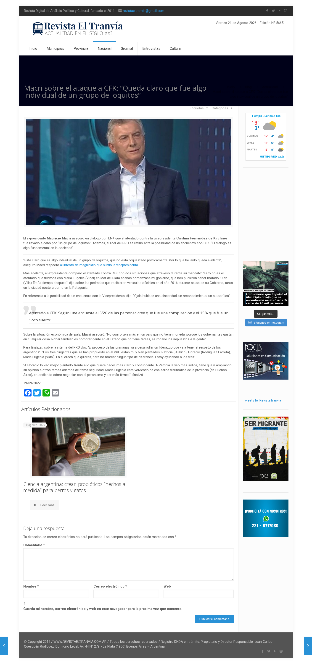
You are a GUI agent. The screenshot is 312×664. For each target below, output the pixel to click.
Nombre (31, 586)
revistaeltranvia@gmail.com (143, 11)
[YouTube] (279, 11)
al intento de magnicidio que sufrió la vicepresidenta (99, 265)
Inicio (231, 87)
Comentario (34, 545)
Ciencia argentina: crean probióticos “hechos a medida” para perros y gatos (74, 486)
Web (167, 586)
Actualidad (270, 87)
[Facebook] (267, 11)
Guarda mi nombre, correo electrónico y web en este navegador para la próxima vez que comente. (102, 609)
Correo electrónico (110, 586)
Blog (248, 87)
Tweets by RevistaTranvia (262, 400)
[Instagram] (285, 11)
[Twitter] (273, 11)
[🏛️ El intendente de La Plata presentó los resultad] (265, 283)
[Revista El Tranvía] (78, 29)
